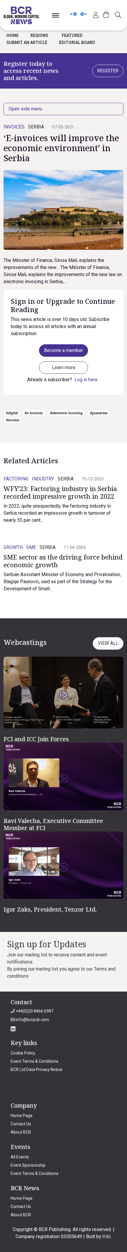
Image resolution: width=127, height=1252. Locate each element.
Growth (13, 547)
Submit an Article (26, 42)
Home (12, 35)
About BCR (21, 1132)
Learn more (63, 367)
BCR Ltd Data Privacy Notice (36, 1069)
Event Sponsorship (28, 1165)
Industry (43, 479)
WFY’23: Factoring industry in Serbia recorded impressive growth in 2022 (60, 492)
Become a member (63, 350)
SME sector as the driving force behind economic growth (63, 561)
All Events (20, 1157)
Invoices (14, 127)
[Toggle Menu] (55, 15)
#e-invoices (34, 413)
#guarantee (99, 413)
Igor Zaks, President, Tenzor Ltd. (50, 909)
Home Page (21, 1115)
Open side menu (25, 109)
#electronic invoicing (66, 413)
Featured (72, 35)
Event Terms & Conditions (34, 1061)
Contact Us (21, 1123)
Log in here (85, 379)
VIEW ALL (108, 643)
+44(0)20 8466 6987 (34, 1011)
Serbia (36, 127)
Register (107, 71)
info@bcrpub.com (32, 1019)
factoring (16, 479)
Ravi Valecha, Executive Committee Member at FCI (53, 824)
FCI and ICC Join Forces (36, 739)
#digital (12, 413)
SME (31, 547)
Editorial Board (77, 42)
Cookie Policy (23, 1053)
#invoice (12, 420)
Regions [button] (39, 35)
